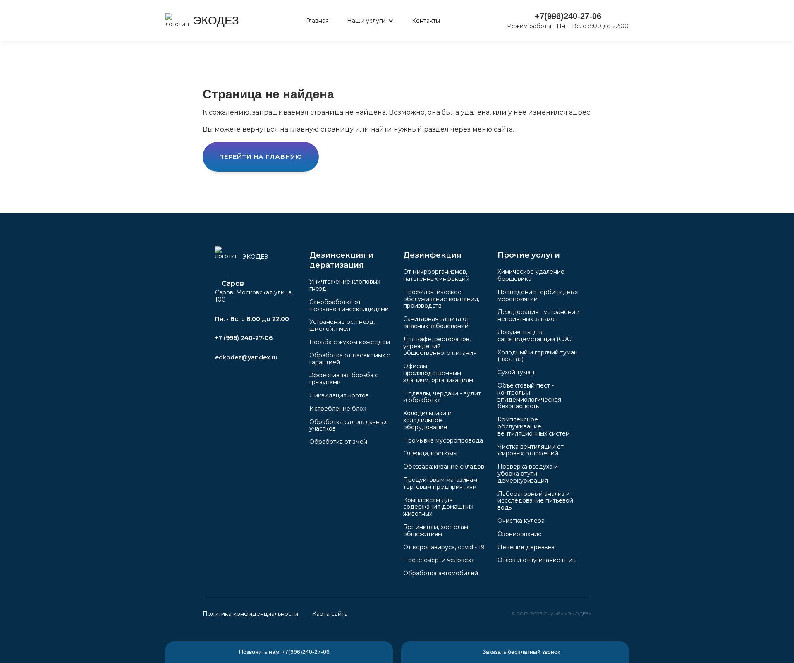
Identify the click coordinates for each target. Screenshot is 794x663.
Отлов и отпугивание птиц (536, 560)
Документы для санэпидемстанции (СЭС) (535, 335)
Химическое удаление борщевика (530, 275)
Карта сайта (330, 614)
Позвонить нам (284, 652)
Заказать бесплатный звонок (521, 652)
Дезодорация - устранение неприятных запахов (538, 315)
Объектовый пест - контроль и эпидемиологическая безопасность (529, 396)
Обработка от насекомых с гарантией (349, 359)
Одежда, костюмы (430, 453)
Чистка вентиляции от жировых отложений (530, 450)
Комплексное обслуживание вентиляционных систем (533, 426)
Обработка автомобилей (440, 573)
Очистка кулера (521, 520)
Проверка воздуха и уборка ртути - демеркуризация (527, 473)
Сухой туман (515, 372)
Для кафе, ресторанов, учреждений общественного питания (439, 346)
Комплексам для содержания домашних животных (438, 507)
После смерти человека (439, 560)
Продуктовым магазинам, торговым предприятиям (440, 483)
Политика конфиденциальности (250, 614)
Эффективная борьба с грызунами (343, 378)
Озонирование (519, 534)
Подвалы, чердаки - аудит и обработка (442, 397)
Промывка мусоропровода (443, 440)
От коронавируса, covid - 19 (444, 547)
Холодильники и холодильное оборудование (427, 420)
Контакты (426, 20)
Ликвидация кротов (339, 395)
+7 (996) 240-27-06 (244, 338)
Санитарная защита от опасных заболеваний (436, 322)
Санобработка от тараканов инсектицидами (349, 305)
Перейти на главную (260, 156)
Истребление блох (337, 408)
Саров (233, 283)
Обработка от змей (338, 441)
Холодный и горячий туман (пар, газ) (537, 356)
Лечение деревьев (526, 547)
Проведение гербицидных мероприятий (537, 295)
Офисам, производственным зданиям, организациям (438, 373)
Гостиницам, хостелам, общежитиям (436, 530)
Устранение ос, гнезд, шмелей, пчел (342, 325)
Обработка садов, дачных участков (348, 425)
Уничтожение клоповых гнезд (344, 285)
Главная (317, 20)
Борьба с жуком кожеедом (349, 342)
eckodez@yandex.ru (246, 357)
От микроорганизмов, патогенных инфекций (436, 275)
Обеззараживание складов (443, 466)
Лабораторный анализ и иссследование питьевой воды (535, 501)
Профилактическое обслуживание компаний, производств (441, 299)
